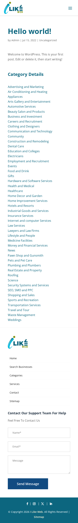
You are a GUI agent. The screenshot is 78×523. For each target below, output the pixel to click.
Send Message (28, 484)
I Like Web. (37, 512)
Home (13, 358)
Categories (16, 375)
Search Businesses (21, 367)
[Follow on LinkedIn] (51, 504)
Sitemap (15, 401)
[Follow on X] (43, 504)
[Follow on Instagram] (34, 504)
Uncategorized (48, 40)
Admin (15, 40)
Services (15, 384)
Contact (14, 392)
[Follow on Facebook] (27, 504)
